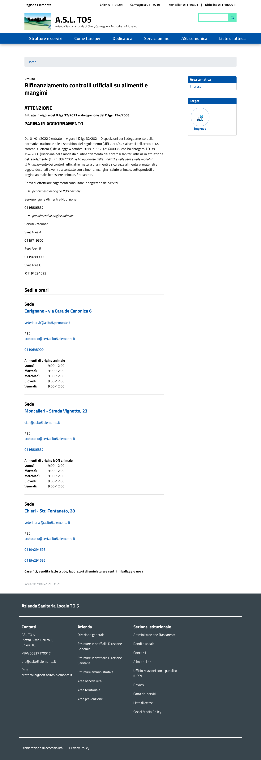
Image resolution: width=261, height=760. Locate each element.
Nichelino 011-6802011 (221, 4)
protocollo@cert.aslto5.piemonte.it (49, 338)
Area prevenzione (90, 699)
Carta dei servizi (144, 693)
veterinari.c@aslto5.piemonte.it (47, 522)
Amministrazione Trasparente (154, 634)
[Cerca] (232, 17)
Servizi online (156, 38)
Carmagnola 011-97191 (146, 4)
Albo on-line (142, 661)
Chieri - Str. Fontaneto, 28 (49, 510)
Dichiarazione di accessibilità (42, 747)
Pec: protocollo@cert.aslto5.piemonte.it (47, 672)
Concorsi (139, 652)
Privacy (138, 684)
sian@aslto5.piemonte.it (42, 422)
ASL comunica (194, 38)
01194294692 (34, 560)
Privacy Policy (79, 747)
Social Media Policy (147, 711)
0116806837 (34, 449)
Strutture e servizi (45, 38)
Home (32, 61)
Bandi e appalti (144, 643)
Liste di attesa (232, 38)
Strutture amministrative (95, 672)
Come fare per (87, 38)
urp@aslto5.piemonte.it (39, 661)
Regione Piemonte (37, 4)
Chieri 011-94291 (111, 4)
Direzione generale (91, 634)
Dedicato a (122, 38)
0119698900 (34, 349)
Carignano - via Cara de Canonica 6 (58, 310)
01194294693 (34, 549)
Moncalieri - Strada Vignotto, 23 (55, 410)
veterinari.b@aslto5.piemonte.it (47, 322)
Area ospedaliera (90, 681)
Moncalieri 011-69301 (183, 4)
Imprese (195, 86)
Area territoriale (89, 690)
